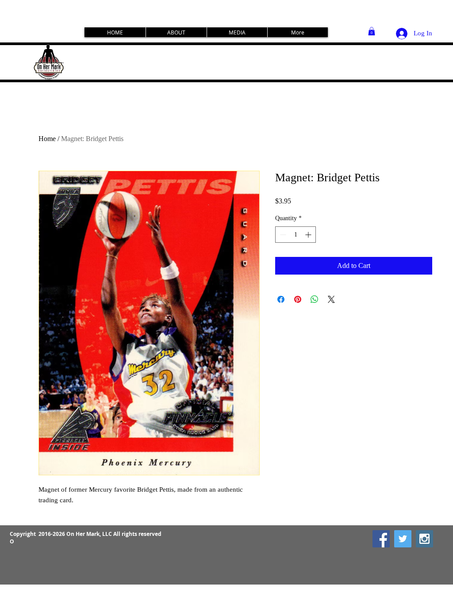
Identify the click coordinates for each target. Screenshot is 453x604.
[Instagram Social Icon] (424, 538)
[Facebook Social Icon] (381, 538)
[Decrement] (282, 234)
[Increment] (309, 234)
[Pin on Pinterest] (297, 299)
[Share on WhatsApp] (314, 299)
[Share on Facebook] (281, 299)
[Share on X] (331, 299)
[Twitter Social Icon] (402, 538)
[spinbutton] (295, 234)
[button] (371, 31)
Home (47, 138)
